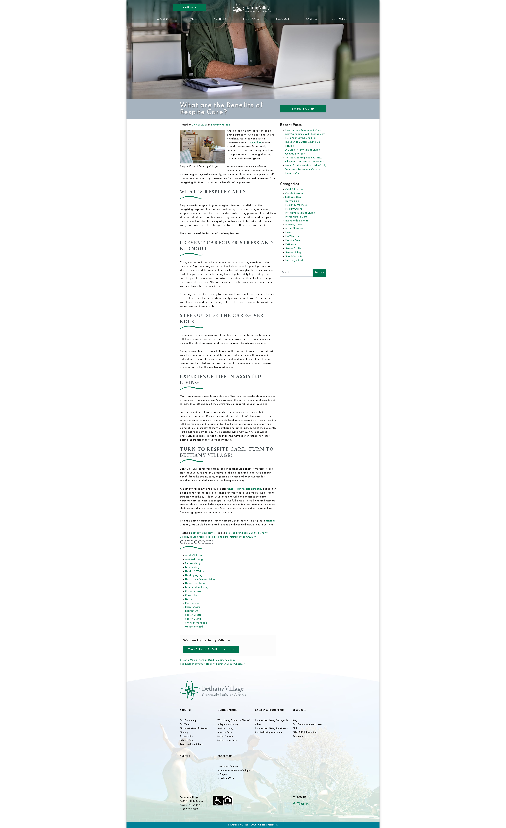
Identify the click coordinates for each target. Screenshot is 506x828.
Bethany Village (220, 125)
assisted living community (241, 533)
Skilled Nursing (225, 736)
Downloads (299, 736)
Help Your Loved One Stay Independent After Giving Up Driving (302, 142)
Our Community (188, 721)
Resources (282, 19)
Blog (295, 721)
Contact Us (339, 19)
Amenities (220, 19)
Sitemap (184, 732)
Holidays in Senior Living (200, 579)
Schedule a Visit (303, 109)
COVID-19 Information (305, 732)
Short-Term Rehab (196, 623)
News (211, 533)
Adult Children (194, 555)
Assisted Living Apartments (269, 732)
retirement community (243, 537)
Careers (311, 19)
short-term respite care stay (245, 489)
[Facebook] (294, 804)
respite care (221, 537)
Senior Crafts (193, 615)
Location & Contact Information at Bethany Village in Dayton (233, 771)
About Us (163, 19)
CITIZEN (245, 825)
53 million (256, 143)
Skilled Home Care (227, 740)
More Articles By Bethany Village (211, 649)
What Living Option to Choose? (234, 721)
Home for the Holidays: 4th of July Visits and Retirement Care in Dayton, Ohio (305, 170)
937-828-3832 (191, 809)
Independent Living (196, 587)
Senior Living (193, 619)
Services (191, 19)
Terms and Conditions (191, 744)
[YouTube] (302, 804)
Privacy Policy (187, 740)
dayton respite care (201, 537)
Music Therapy (194, 595)
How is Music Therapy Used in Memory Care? (208, 660)
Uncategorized (194, 627)
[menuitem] (164, 19)
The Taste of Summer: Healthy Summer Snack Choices (212, 664)
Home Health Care (196, 583)
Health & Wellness (196, 571)
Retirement (191, 611)
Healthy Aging (194, 575)
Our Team (185, 724)
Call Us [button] (188, 8)
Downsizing (192, 567)
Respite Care (192, 607)
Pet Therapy (192, 603)
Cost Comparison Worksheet (307, 724)
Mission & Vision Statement (194, 728)
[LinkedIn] (307, 804)
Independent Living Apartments (271, 728)
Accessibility (186, 736)
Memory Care (193, 591)
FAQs (295, 728)
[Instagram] (298, 804)
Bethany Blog (199, 533)
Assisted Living (194, 559)
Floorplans (251, 19)
